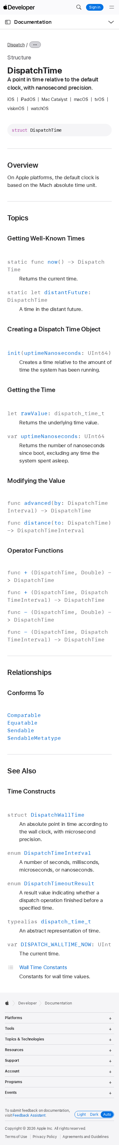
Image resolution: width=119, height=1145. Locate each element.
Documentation (32, 22)
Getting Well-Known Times (46, 238)
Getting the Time (31, 390)
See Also (21, 771)
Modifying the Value (36, 480)
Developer (27, 1003)
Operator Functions (35, 550)
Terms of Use (16, 1137)
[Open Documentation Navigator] (7, 22)
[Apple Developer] (19, 7)
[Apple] (9, 1003)
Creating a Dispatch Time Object (53, 329)
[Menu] (111, 7)
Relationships (29, 672)
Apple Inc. (45, 1128)
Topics (17, 218)
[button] (78, 7)
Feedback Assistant (29, 1115)
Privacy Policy (45, 1137)
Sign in (94, 7)
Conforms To (25, 693)
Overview (22, 165)
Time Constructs (31, 791)
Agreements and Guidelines (86, 1137)
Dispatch (15, 44)
